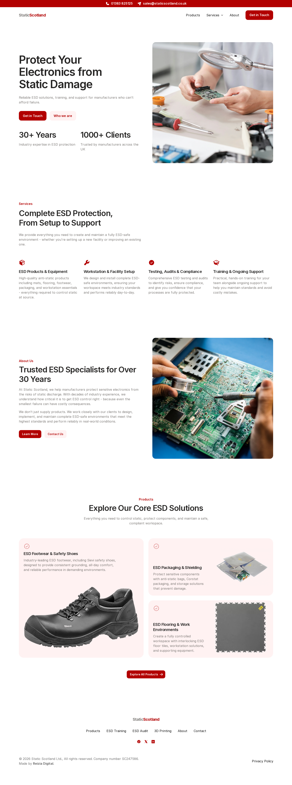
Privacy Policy (262, 761)
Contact (200, 731)
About (182, 731)
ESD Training (116, 731)
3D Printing (162, 731)
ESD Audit (140, 731)
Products (93, 731)
